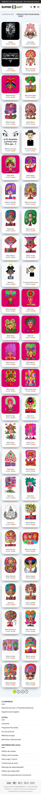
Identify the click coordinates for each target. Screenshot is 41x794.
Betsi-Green (10, 389)
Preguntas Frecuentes (10, 727)
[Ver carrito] (34, 7)
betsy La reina (10, 656)
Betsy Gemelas (30, 629)
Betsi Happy (30, 175)
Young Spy (30, 42)
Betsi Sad (30, 496)
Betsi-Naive (10, 336)
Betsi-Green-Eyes (30, 389)
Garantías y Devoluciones (11, 739)
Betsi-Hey (30, 309)
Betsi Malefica (30, 469)
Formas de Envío (8, 731)
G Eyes (10, 42)
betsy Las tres (10, 549)
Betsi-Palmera (10, 95)
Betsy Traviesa (30, 683)
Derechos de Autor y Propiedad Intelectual (17, 708)
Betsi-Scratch (10, 362)
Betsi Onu (10, 496)
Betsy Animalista (30, 95)
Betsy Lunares (30, 656)
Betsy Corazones (30, 202)
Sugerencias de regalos (10, 712)
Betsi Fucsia (30, 443)
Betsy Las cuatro (30, 549)
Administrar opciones (20, 788)
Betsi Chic (30, 416)
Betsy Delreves (10, 576)
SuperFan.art (8, 14)
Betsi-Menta (30, 362)
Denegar (20, 782)
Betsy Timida (30, 256)
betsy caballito (30, 603)
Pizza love (10, 523)
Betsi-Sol (30, 336)
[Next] (26, 691)
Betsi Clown (10, 443)
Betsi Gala (10, 469)
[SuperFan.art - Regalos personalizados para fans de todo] (12, 7)
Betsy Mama (30, 122)
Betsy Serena (10, 256)
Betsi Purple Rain (10, 202)
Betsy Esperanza (10, 629)
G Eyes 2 (10, 69)
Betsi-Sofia (10, 175)
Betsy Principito (10, 683)
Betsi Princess (10, 416)
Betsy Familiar (10, 122)
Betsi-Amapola (10, 309)
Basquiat (10, 282)
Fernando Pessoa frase (30, 282)
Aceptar (20, 776)
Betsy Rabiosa (30, 523)
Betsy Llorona (30, 229)
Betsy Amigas (30, 576)
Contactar (5, 723)
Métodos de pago (8, 735)
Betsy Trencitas (31, 69)
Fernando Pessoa (30, 149)
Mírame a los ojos (10, 149)
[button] (31, 7)
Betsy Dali (10, 229)
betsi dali (10, 603)
